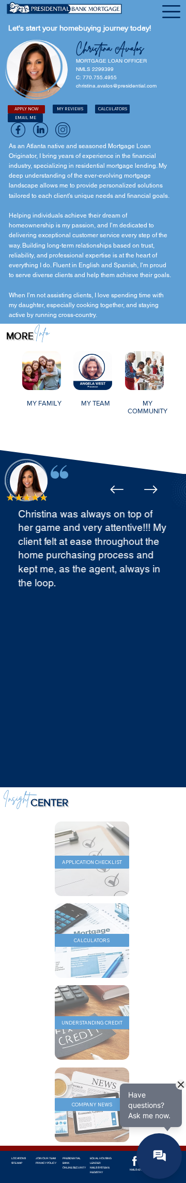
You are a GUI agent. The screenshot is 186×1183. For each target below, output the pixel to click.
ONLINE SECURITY (74, 1167)
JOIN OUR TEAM (46, 1158)
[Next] (150, 489)
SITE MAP (16, 1162)
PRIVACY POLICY (46, 1162)
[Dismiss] (181, 1084)
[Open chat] (159, 1156)
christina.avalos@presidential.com (116, 85)
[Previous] (116, 489)
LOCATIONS (18, 1158)
